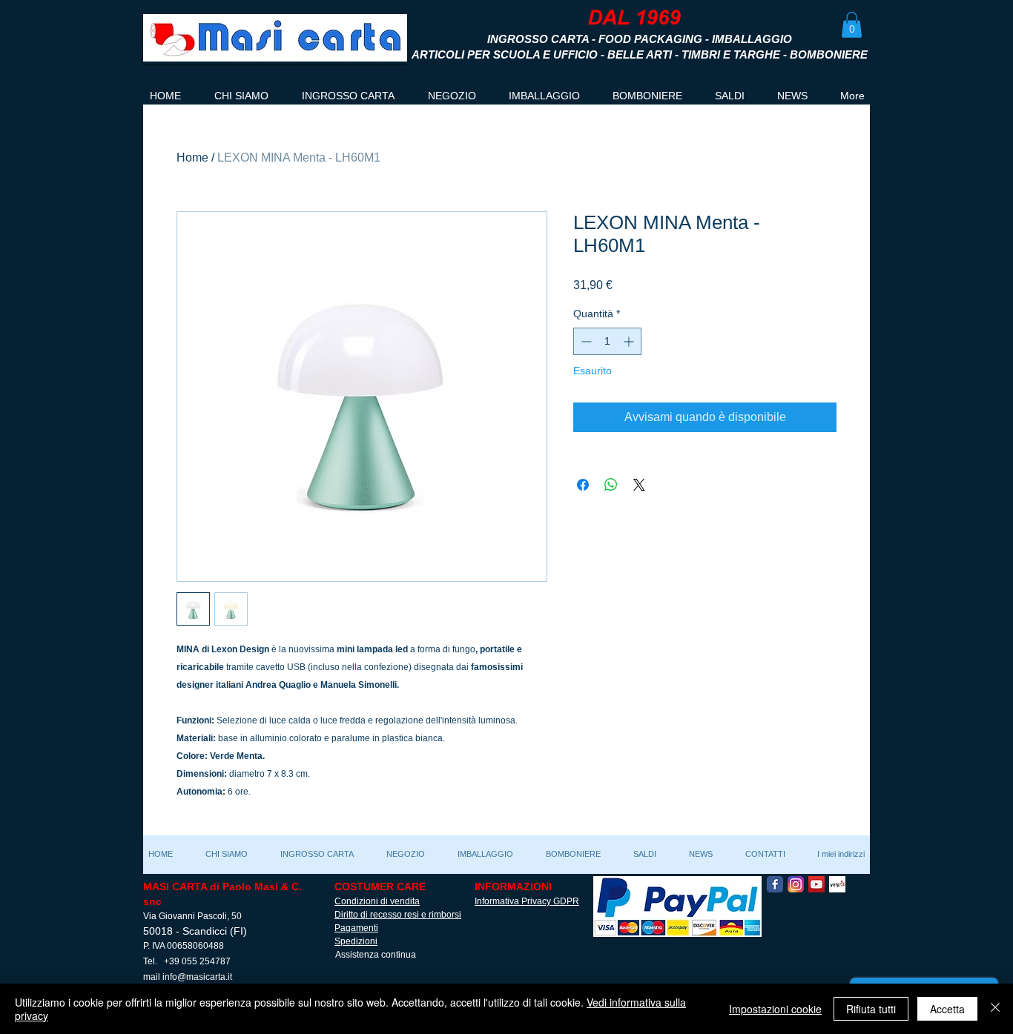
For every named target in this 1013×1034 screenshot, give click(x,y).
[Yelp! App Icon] (837, 884)
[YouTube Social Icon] (816, 884)
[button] (851, 25)
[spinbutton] (607, 341)
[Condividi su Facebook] (583, 485)
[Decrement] (584, 341)
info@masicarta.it (197, 977)
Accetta (947, 1008)
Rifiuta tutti (871, 1008)
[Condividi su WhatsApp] (611, 485)
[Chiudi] (995, 1008)
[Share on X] (639, 485)
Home (192, 157)
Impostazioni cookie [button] (775, 1008)
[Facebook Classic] (775, 884)
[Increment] (630, 341)
